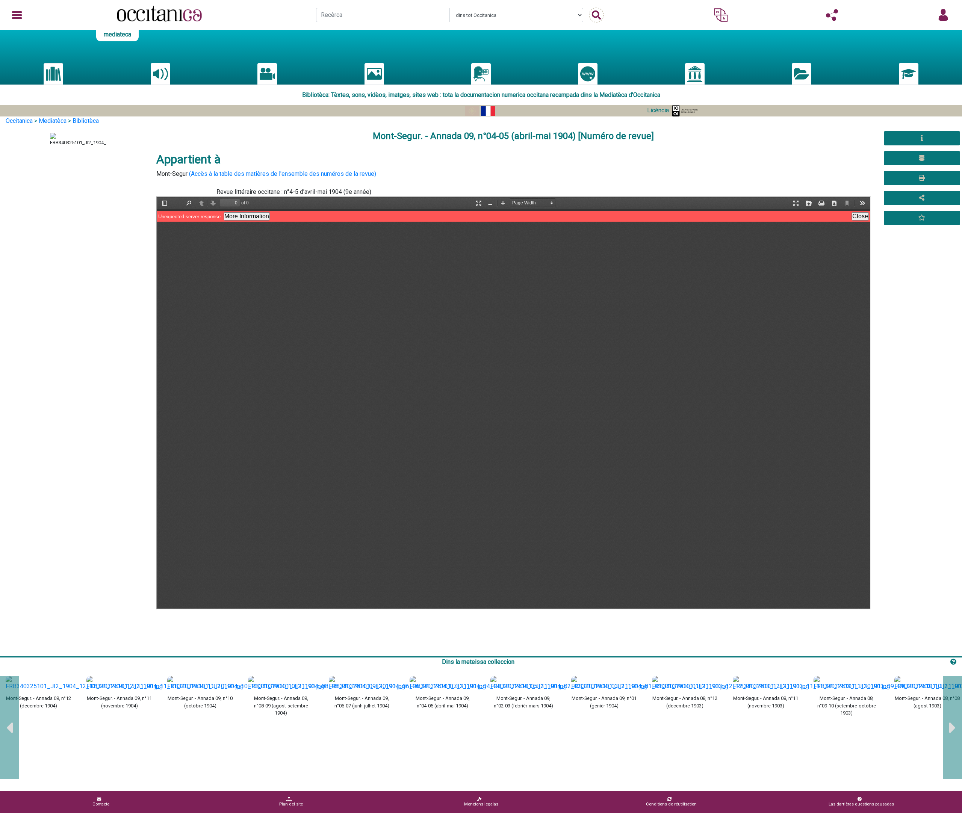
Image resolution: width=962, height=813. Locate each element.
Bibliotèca (86, 120)
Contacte (100, 804)
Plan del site (291, 804)
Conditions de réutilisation (671, 804)
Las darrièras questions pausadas (861, 804)
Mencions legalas (481, 804)
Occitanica (19, 120)
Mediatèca (53, 120)
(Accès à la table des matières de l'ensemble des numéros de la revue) (282, 173)
